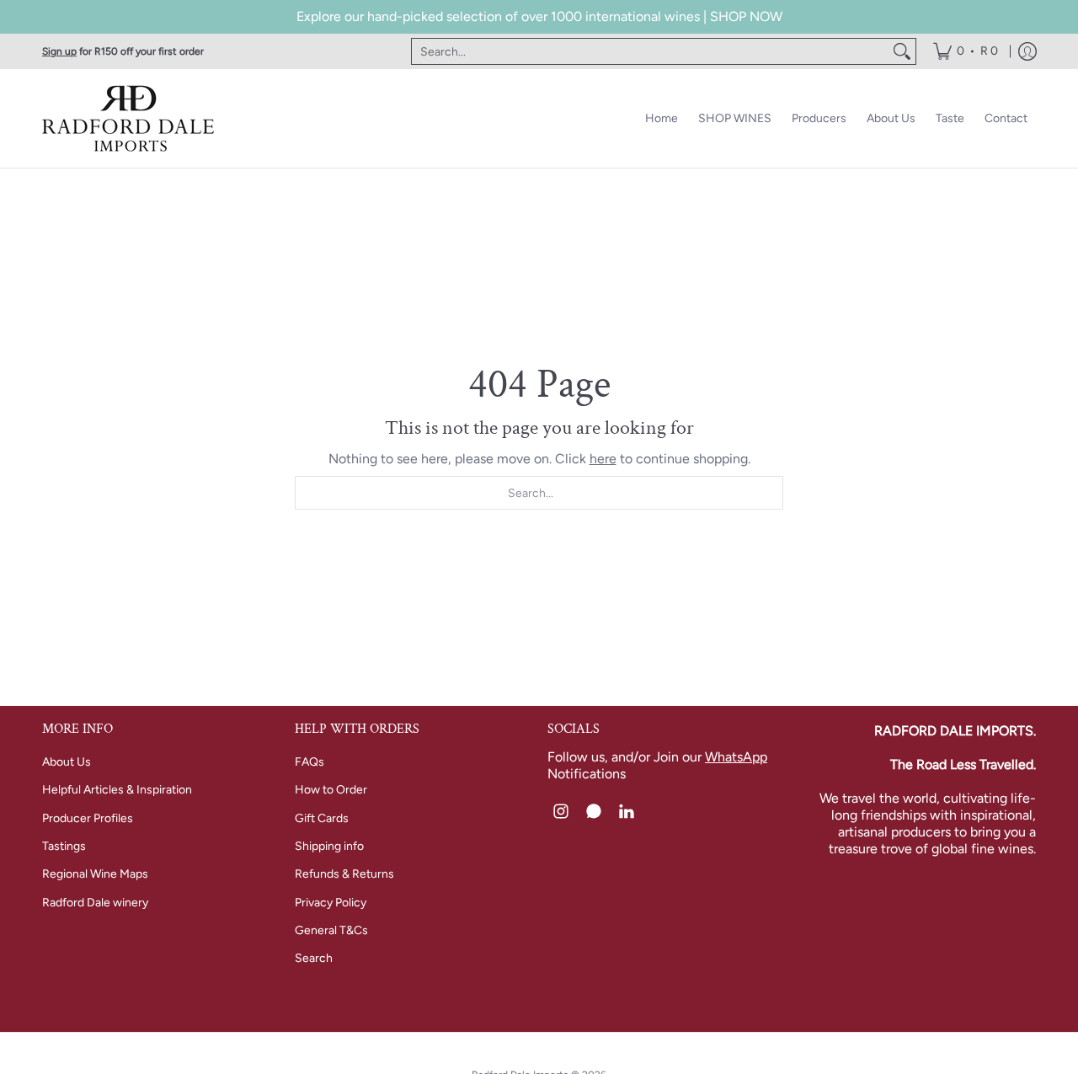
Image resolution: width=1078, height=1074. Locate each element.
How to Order (331, 790)
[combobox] (650, 51)
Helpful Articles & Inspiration (117, 790)
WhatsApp (736, 757)
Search (314, 958)
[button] (561, 812)
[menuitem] (966, 51)
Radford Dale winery (95, 902)
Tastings (64, 846)
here (603, 459)
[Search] (902, 51)
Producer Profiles (87, 818)
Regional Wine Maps (95, 874)
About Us (66, 762)
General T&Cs (331, 930)
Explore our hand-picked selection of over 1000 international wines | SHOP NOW (539, 16)
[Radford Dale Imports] (130, 118)
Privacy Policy (330, 902)
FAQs (309, 762)
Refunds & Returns (344, 874)
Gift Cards (322, 818)
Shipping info (329, 846)
